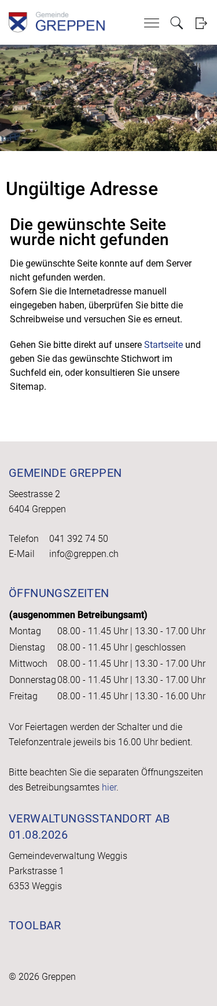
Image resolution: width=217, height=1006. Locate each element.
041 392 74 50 (78, 538)
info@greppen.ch (84, 553)
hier (109, 787)
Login (201, 23)
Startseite (163, 344)
